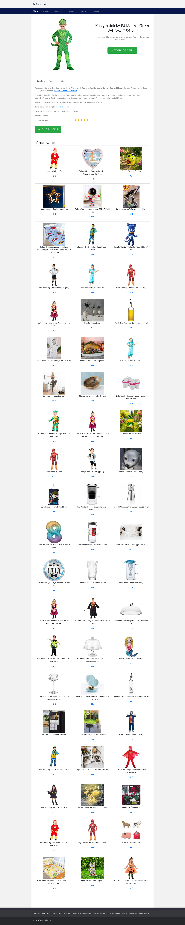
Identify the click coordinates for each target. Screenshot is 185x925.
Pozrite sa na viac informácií (65, 90)
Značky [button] (71, 11)
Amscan (145, 37)
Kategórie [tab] (63, 81)
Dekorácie (37, 913)
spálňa (85, 913)
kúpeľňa (131, 913)
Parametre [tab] (52, 81)
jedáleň (124, 913)
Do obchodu (49, 129)
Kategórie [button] (58, 11)
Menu (35, 11)
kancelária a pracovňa (96, 913)
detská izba (66, 913)
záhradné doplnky (143, 913)
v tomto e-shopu (62, 107)
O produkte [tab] (41, 81)
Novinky (46, 11)
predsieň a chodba (113, 913)
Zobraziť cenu (124, 50)
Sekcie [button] (83, 11)
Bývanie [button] (96, 11)
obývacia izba (76, 913)
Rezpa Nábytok (45, 920)
